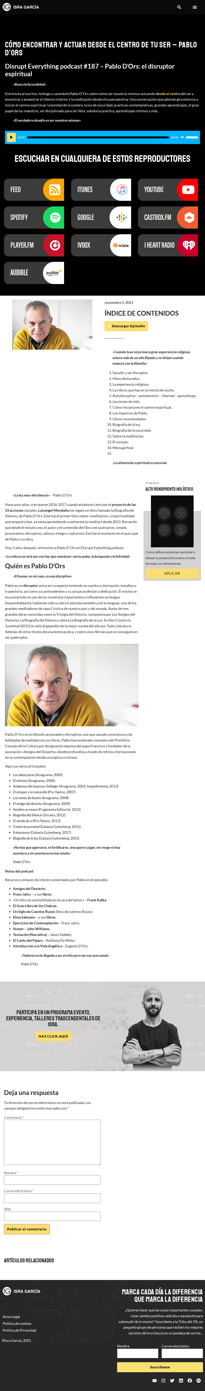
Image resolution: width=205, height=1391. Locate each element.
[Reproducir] (11, 137)
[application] (102, 137)
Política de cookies (17, 1323)
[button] (179, 7)
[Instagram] (163, 1380)
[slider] (192, 137)
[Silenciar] (182, 137)
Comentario (14, 1117)
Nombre (11, 1173)
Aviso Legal (11, 1316)
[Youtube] (154, 1380)
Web (7, 1209)
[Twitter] (172, 1380)
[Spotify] (198, 1380)
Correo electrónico (19, 1191)
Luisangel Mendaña (53, 510)
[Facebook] (189, 1380)
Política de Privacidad (19, 1330)
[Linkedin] (181, 1380)
